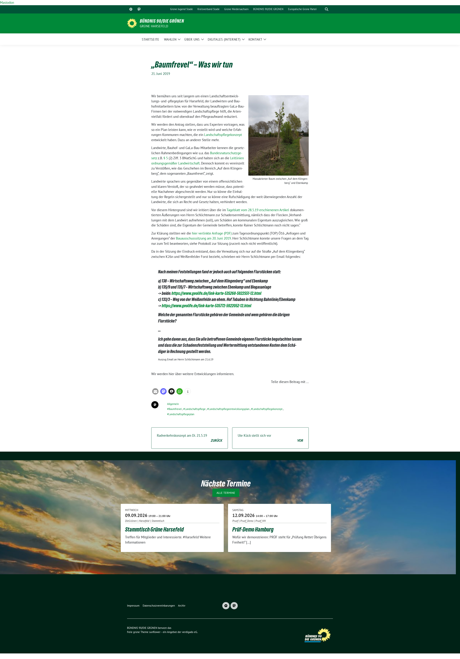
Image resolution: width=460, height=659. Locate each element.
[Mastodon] (139, 9)
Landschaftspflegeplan (181, 414)
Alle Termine (226, 493)
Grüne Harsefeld (154, 26)
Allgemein (173, 404)
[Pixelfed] (130, 9)
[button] (155, 391)
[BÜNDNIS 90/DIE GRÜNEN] (132, 23)
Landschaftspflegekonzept (223, 135)
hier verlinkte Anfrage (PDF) (212, 233)
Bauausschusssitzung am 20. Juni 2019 (203, 238)
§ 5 (166, 158)
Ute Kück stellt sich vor (270, 438)
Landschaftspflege (195, 409)
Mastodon (7, 2)
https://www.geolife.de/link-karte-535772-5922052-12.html (206, 305)
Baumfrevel (175, 409)
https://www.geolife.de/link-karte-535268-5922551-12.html (216, 293)
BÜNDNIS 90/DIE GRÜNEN (162, 21)
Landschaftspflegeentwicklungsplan (229, 409)
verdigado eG (189, 632)
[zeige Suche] (326, 9)
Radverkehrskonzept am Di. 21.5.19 (189, 438)
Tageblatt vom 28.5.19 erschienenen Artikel (258, 210)
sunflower (154, 632)
